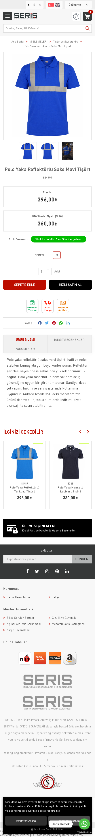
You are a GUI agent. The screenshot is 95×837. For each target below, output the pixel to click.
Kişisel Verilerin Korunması (24, 624)
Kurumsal (11, 589)
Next (88, 431)
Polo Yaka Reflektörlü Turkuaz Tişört (24, 489)
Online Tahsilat (15, 642)
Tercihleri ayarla (26, 820)
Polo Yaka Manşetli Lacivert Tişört (71, 489)
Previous (80, 431)
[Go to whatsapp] (84, 824)
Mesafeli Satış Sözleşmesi (68, 624)
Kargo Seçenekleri (18, 630)
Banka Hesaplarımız (19, 597)
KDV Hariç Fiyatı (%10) (47, 216)
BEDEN (39, 255)
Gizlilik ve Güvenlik (64, 617)
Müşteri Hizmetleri (18, 609)
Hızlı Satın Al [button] (70, 285)
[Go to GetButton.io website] (84, 832)
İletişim (56, 597)
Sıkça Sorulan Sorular (20, 617)
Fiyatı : (47, 192)
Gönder (81, 559)
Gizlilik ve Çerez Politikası (49, 829)
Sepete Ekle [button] (24, 285)
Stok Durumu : (18, 239)
